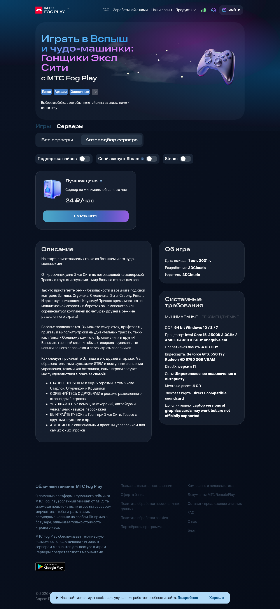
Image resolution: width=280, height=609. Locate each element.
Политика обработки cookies (144, 518)
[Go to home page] (68, 10)
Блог (191, 530)
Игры (43, 126)
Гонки (46, 92)
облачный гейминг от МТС (81, 501)
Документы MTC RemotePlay (211, 494)
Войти (235, 10)
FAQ (106, 10)
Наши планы (161, 10)
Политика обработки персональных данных (150, 506)
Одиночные (80, 92)
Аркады (61, 92)
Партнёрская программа (141, 527)
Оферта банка (132, 494)
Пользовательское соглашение (146, 485)
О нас (192, 521)
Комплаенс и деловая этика (211, 485)
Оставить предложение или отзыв (216, 503)
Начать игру (86, 216)
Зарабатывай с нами (130, 10)
